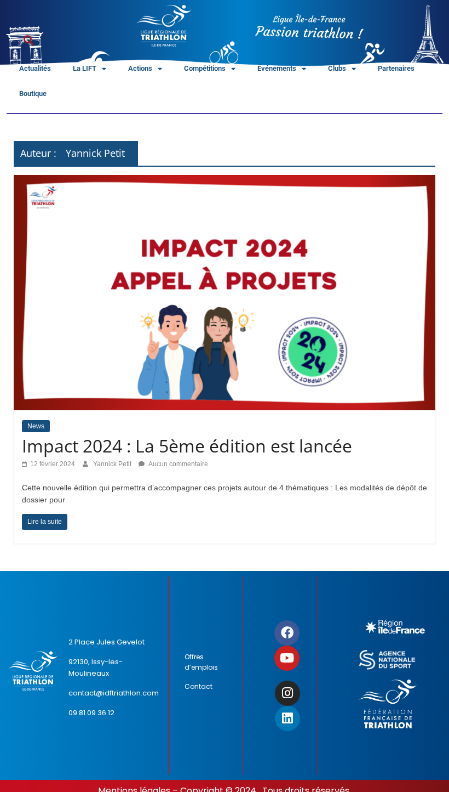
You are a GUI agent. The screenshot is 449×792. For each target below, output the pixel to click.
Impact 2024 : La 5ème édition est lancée (187, 445)
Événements (276, 68)
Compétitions (205, 68)
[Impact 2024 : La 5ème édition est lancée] (225, 181)
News (35, 426)
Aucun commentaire (177, 464)
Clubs (337, 68)
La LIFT (84, 68)
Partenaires (396, 68)
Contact (198, 686)
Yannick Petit (113, 464)
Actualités (35, 68)
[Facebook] (287, 633)
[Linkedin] (287, 718)
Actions (140, 68)
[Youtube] (287, 658)
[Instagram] (287, 693)
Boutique (33, 93)
